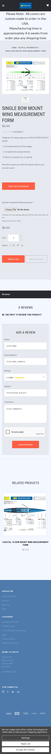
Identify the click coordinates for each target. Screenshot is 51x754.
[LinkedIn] (18, 692)
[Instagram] (3, 692)
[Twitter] (13, 692)
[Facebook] (7, 692)
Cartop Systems (8, 639)
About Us (6, 605)
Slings (4, 634)
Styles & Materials (9, 596)
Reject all (25, 743)
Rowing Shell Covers (10, 622)
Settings (25, 737)
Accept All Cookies (25, 749)
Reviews (6, 294)
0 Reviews (17, 132)
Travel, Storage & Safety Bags (14, 630)
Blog (4, 609)
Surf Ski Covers (8, 626)
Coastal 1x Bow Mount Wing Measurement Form (25, 543)
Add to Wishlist (36, 259)
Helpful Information (10, 643)
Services (5, 600)
